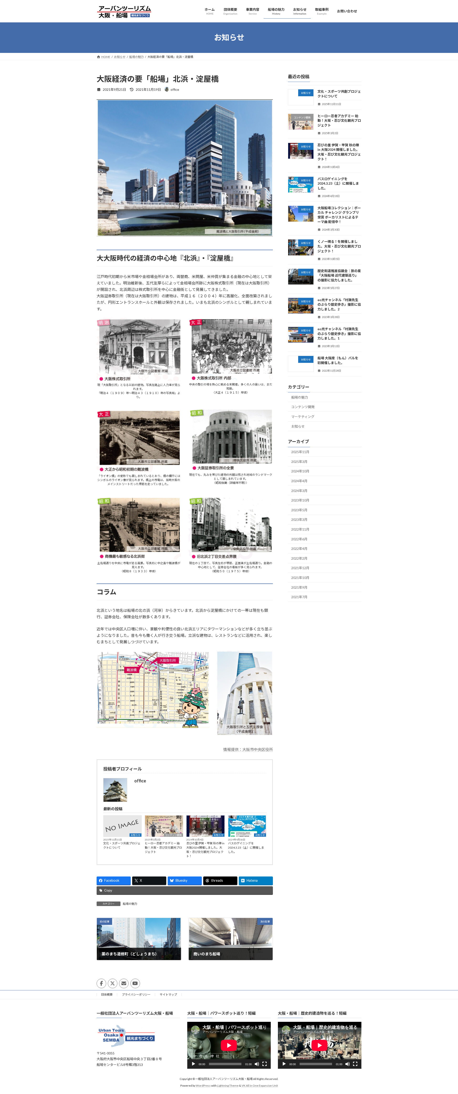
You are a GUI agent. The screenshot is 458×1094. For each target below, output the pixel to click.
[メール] (124, 983)
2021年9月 (299, 587)
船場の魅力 (130, 904)
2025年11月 (300, 452)
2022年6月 (299, 539)
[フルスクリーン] (264, 1064)
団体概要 (107, 994)
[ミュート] (257, 1064)
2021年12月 (300, 568)
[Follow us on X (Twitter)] (112, 983)
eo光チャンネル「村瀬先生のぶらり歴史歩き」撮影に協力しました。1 (339, 333)
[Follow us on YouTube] (135, 983)
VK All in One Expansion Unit (260, 1085)
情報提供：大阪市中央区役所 (248, 749)
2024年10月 (300, 471)
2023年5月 (299, 510)
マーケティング (302, 416)
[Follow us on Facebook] (101, 983)
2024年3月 (299, 490)
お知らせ (135, 835)
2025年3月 (299, 461)
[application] (229, 1045)
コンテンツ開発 (173, 835)
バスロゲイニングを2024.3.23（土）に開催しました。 (246, 847)
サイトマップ (168, 994)
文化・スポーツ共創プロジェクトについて (122, 845)
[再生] (193, 1064)
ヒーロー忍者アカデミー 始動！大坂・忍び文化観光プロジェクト (163, 847)
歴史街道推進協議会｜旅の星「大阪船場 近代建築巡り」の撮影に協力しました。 (339, 275)
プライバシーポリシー (136, 994)
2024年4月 (299, 481)
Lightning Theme (228, 1085)
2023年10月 (300, 500)
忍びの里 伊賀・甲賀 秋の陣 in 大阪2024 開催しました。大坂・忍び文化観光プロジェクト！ (205, 849)
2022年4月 (299, 549)
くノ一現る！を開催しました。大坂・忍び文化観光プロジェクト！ (339, 246)
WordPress (203, 1085)
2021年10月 (300, 578)
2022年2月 (299, 558)
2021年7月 (299, 597)
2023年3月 (299, 519)
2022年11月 (300, 529)
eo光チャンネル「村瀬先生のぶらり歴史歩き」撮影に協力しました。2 (339, 304)
